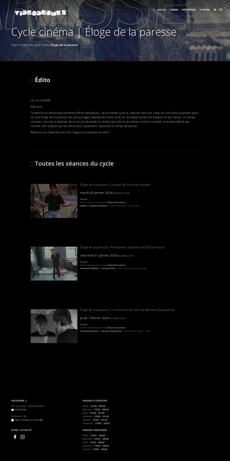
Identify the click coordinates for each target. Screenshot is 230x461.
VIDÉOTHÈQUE (189, 10)
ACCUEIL (162, 10)
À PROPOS (205, 10)
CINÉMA (174, 10)
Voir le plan (20, 409)
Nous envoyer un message (28, 419)
